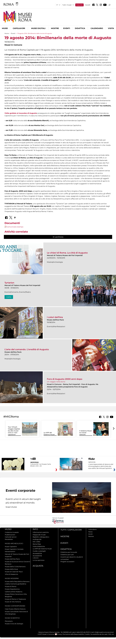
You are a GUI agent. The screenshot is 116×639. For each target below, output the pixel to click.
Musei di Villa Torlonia (13, 602)
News (90, 532)
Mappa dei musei (39, 535)
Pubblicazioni (10, 535)
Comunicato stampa (15, 227)
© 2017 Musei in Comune (46, 634)
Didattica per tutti (67, 554)
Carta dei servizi (11, 537)
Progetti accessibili (67, 561)
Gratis (8, 297)
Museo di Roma (10, 586)
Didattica (80, 28)
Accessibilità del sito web (99, 634)
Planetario (9, 621)
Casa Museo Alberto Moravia (15, 609)
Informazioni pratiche (41, 532)
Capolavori (19, 28)
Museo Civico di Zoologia (14, 624)
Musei (5, 28)
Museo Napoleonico (12, 589)
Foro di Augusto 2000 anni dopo (64, 379)
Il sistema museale (12, 532)
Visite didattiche (39, 546)
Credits (87, 634)
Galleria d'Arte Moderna (13, 592)
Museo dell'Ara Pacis (12, 559)
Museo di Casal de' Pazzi (14, 572)
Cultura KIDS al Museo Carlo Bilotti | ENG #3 (40, 465)
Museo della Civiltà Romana (15, 566)
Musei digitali (38, 28)
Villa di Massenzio (11, 574)
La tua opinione (38, 560)
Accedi (87, 5)
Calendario (97, 28)
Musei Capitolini (11, 546)
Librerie (36, 558)
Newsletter (9, 539)
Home (7, 33)
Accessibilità (37, 553)
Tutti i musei (67, 5)
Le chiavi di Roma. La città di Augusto (67, 252)
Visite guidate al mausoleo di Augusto (21, 113)
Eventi (66, 28)
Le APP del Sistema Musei (49, 433)
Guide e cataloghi (39, 551)
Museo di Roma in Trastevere (15, 599)
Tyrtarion (9, 282)
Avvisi (90, 534)
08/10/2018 (100, 465)
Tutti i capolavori (71, 530)
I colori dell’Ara (55, 317)
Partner (91, 536)
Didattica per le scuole (68, 552)
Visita (111, 28)
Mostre (55, 28)
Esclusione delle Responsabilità (73, 634)
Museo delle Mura (11, 569)
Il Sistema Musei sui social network (85, 432)
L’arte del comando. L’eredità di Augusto (27, 349)
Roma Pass (37, 544)
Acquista (79, 5)
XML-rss (111, 634)
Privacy (59, 634)
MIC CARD (36, 542)
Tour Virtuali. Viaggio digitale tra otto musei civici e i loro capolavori (14, 430)
